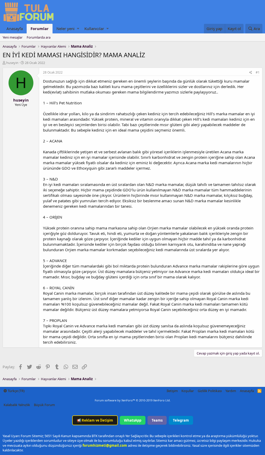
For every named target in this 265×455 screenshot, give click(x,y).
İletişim (172, 390)
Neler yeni (65, 28)
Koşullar (187, 390)
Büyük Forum (44, 404)
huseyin (12, 62)
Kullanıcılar (94, 28)
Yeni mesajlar (13, 37)
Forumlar (40, 28)
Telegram (181, 420)
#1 (258, 72)
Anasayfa (14, 28)
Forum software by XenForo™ (133, 400)
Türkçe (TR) (16, 390)
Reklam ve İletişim (95, 420)
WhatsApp (132, 420)
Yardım (230, 390)
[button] (78, 28)
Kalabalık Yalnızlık (17, 404)
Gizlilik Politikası (210, 390)
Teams (157, 420)
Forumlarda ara (38, 37)
